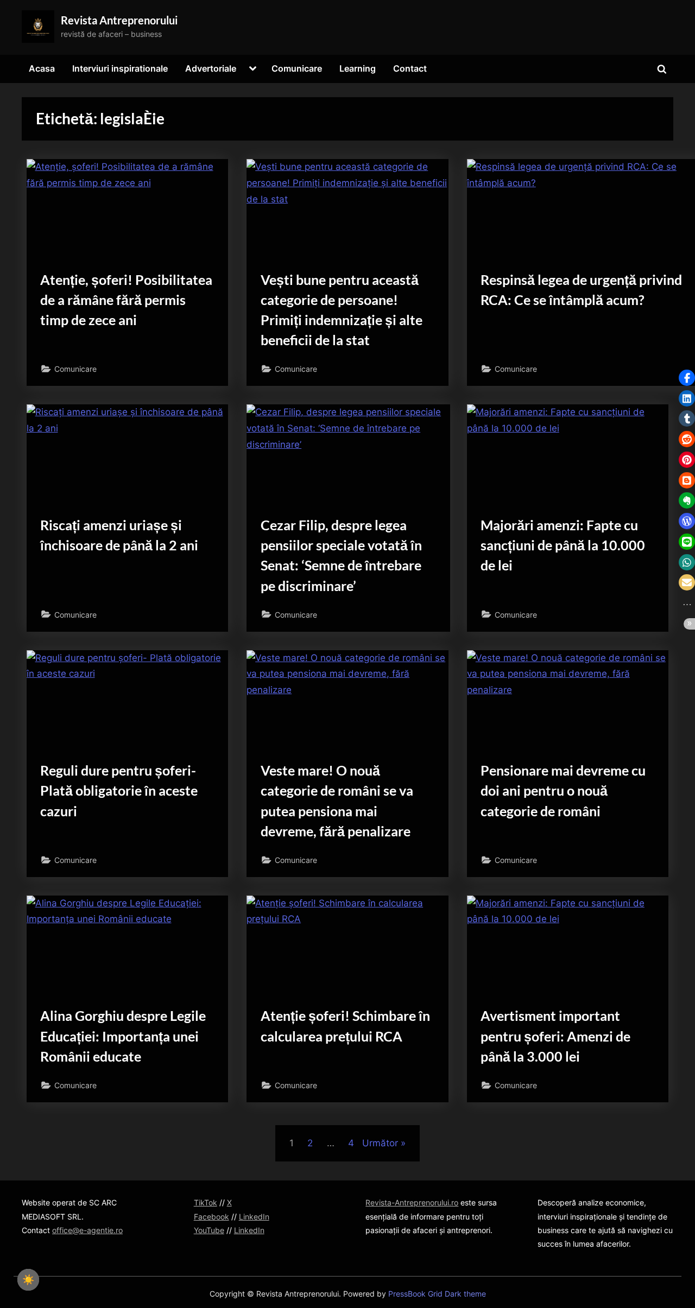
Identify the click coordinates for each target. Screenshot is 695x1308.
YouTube (209, 1230)
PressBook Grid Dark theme (437, 1294)
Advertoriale (210, 68)
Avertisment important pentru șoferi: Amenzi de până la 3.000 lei (555, 1036)
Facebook (211, 1216)
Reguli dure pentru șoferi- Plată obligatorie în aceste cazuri (119, 790)
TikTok (205, 1202)
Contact (410, 68)
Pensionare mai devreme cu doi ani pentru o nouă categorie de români (563, 790)
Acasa (42, 68)
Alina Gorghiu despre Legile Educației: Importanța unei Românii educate (123, 1036)
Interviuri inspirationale (120, 68)
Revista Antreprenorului (119, 20)
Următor (380, 1143)
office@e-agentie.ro (87, 1230)
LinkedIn (254, 1216)
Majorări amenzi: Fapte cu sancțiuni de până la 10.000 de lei (563, 545)
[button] (687, 378)
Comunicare (296, 68)
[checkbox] (28, 1280)
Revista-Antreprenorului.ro (411, 1202)
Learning (357, 68)
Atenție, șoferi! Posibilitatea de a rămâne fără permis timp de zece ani (126, 300)
